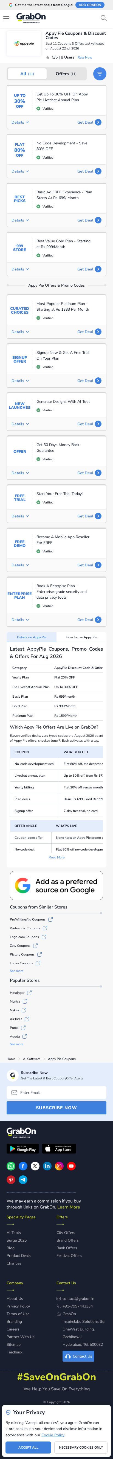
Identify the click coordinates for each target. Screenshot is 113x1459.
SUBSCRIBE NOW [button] (56, 1108)
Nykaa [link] (14, 1010)
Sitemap (14, 1344)
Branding (14, 1321)
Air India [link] (16, 1019)
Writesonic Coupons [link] (25, 928)
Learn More (68, 1207)
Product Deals (19, 1255)
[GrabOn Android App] (23, 1149)
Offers (66, 74)
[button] (99, 73)
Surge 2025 (17, 1240)
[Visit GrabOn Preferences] (56, 885)
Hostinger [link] (17, 993)
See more (16, 970)
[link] (23, 1169)
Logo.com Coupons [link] (24, 937)
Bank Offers (66, 1248)
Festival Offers (69, 1255)
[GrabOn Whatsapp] (11, 1169)
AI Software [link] (31, 1059)
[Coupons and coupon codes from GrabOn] (31, 19)
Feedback (14, 1352)
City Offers (65, 1232)
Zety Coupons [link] (20, 945)
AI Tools (14, 1232)
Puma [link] (14, 1028)
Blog (11, 1248)
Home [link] (11, 1059)
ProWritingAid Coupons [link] (28, 919)
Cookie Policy (52, 1435)
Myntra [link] (15, 1001)
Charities (14, 1263)
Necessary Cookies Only (81, 1447)
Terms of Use (18, 1314)
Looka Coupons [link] (21, 963)
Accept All (28, 1447)
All (27, 74)
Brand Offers (67, 1240)
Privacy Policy (18, 1306)
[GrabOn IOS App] (59, 1149)
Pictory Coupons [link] (22, 954)
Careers (13, 1329)
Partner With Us (21, 1336)
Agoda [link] (15, 1036)
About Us (15, 1298)
